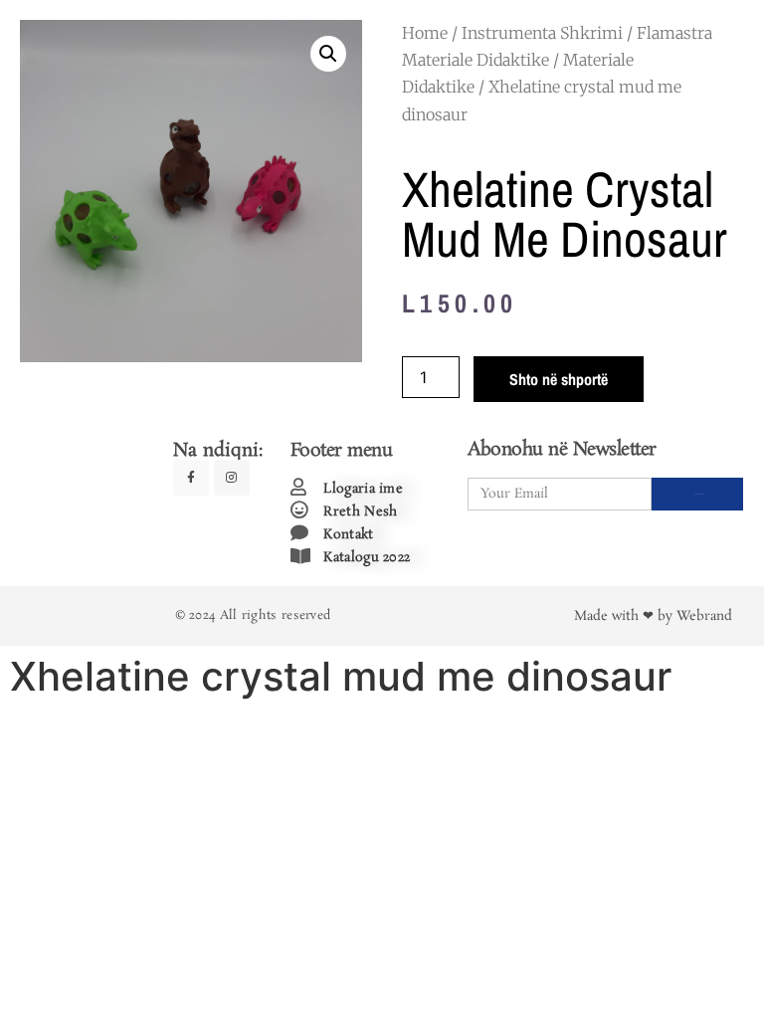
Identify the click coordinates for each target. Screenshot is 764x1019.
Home (425, 33)
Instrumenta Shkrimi (542, 33)
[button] (328, 54)
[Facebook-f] (191, 478)
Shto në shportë (558, 379)
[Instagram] (232, 478)
